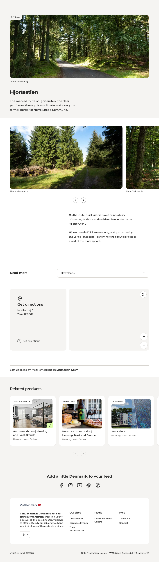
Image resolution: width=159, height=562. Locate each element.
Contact (123, 523)
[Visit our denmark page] (61, 485)
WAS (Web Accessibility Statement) (129, 553)
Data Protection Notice (94, 553)
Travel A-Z (124, 518)
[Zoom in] (144, 336)
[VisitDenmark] (30, 505)
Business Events (79, 523)
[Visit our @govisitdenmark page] (88, 485)
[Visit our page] (70, 485)
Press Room (76, 518)
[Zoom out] (144, 345)
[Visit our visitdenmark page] (79, 485)
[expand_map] (143, 294)
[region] (109, 320)
